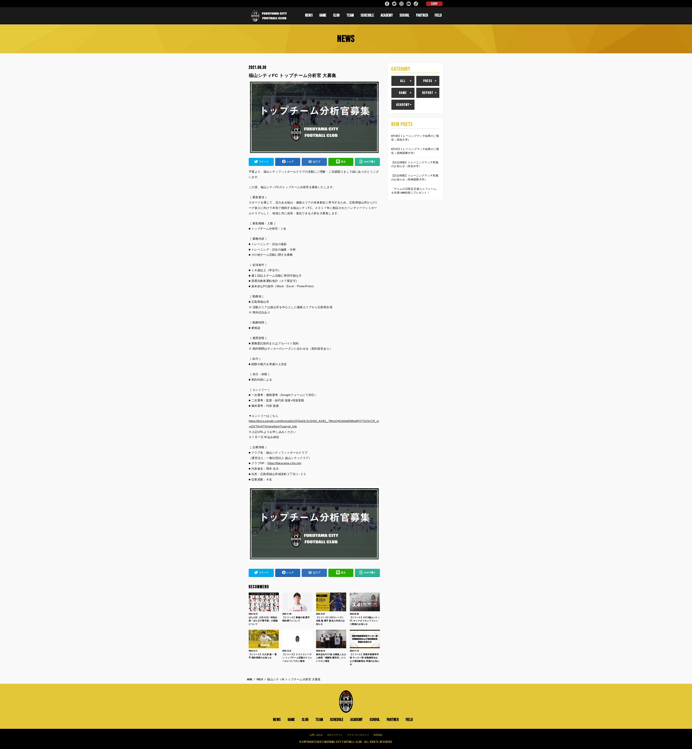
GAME (323, 15)
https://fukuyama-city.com (284, 463)
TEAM (350, 15)
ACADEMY (387, 15)
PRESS (427, 81)
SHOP (434, 4)
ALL (403, 81)
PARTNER (422, 15)
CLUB (336, 15)
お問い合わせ (316, 735)
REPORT (427, 93)
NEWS (309, 15)
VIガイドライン (335, 735)
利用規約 (378, 735)
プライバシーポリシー (358, 735)
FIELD (438, 15)
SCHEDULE (367, 15)
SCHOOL (405, 15)
